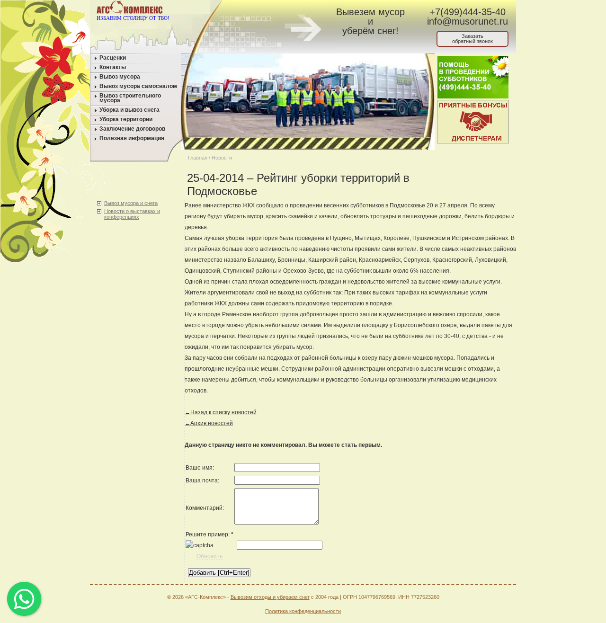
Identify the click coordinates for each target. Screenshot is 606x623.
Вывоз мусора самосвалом (138, 86)
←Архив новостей (209, 423)
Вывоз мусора (119, 76)
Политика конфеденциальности (303, 611)
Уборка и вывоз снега (129, 109)
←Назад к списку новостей (221, 412)
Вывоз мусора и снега (131, 203)
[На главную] (226, 9)
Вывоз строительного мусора (130, 98)
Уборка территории (125, 119)
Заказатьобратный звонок (472, 38)
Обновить (209, 556)
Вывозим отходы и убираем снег (270, 597)
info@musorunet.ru (467, 21)
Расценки (112, 57)
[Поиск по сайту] (280, 9)
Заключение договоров (132, 128)
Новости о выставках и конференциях (132, 214)
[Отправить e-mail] (262, 9)
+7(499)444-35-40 (467, 12)
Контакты (112, 67)
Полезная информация (131, 138)
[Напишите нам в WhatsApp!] (244, 9)
